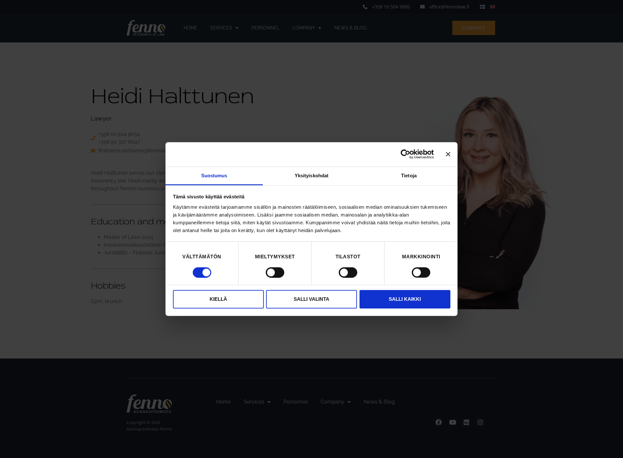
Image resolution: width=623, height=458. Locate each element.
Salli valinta (311, 299)
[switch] (275, 272)
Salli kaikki (405, 299)
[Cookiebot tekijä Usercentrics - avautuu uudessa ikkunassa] (405, 154)
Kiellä (218, 299)
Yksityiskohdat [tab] (311, 175)
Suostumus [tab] (214, 175)
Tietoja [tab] (409, 175)
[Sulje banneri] (448, 154)
